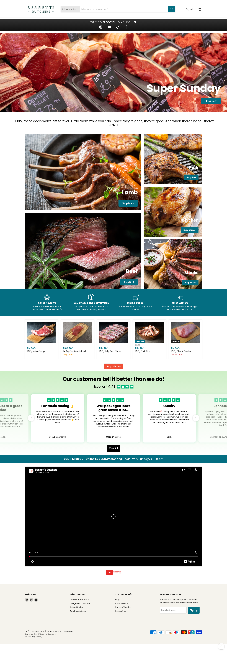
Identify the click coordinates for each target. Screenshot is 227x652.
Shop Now (211, 101)
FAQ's (117, 599)
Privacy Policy (121, 603)
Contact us (120, 611)
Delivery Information (79, 599)
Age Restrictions (78, 611)
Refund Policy (76, 607)
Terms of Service (123, 607)
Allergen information (80, 603)
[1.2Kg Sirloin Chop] (41, 332)
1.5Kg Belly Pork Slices (110, 351)
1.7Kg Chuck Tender (181, 351)
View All (113, 448)
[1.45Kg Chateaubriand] (77, 332)
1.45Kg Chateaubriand (74, 351)
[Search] (171, 9)
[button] (31, 418)
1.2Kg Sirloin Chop (36, 351)
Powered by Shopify (33, 636)
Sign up (193, 610)
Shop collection (114, 366)
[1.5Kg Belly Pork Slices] (113, 332)
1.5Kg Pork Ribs (142, 351)
